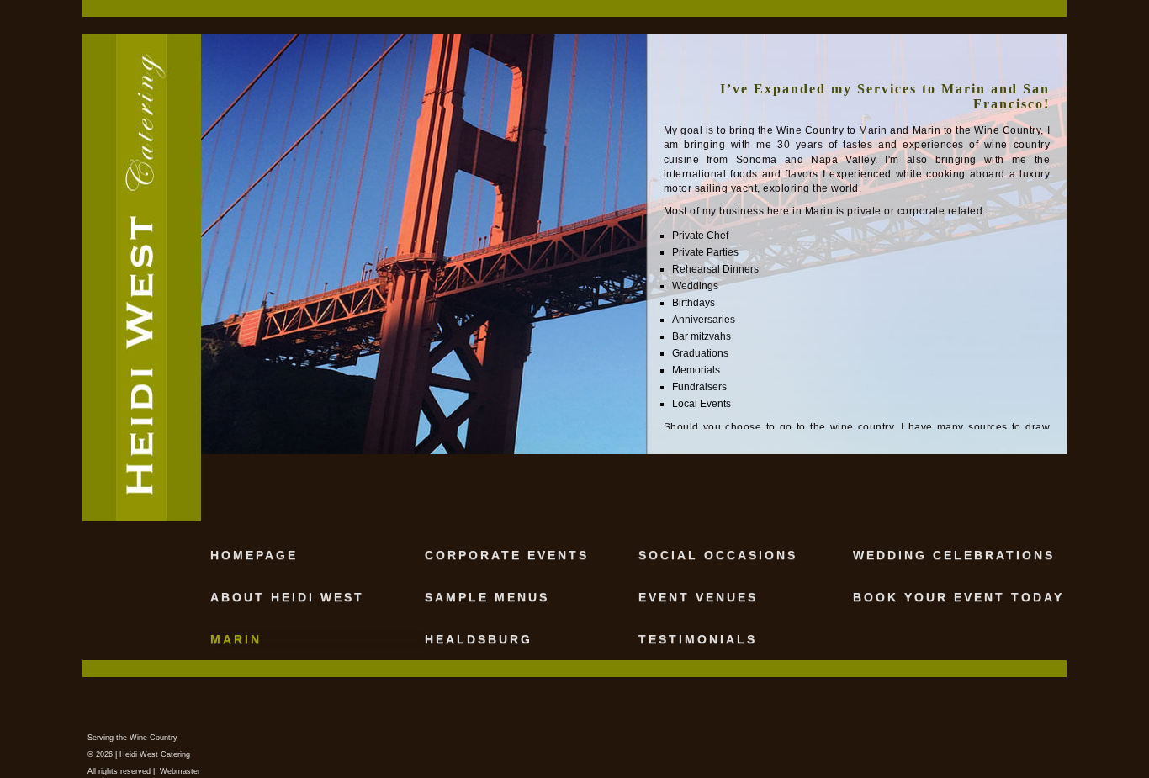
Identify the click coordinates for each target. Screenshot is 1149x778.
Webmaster (180, 771)
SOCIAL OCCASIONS (717, 555)
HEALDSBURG (478, 639)
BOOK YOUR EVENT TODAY (958, 597)
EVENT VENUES (698, 597)
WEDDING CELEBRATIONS (954, 555)
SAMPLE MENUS (487, 597)
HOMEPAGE (254, 555)
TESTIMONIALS (697, 639)
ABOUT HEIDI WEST (287, 597)
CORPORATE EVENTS (507, 555)
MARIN (236, 639)
